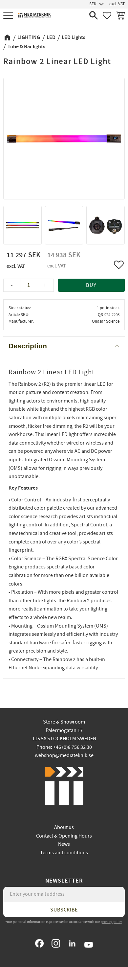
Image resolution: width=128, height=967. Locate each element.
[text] (24, 261)
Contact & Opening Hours (64, 836)
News (64, 844)
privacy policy (111, 921)
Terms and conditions (64, 852)
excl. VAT (117, 4)
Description (28, 346)
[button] (9, 16)
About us (64, 827)
